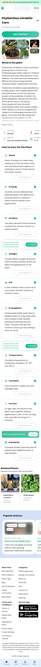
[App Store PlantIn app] (28, 607)
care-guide (12, 525)
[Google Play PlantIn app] (28, 614)
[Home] (2, 8)
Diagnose (33, 434)
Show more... (8, 124)
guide (10, 529)
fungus (22, 525)
